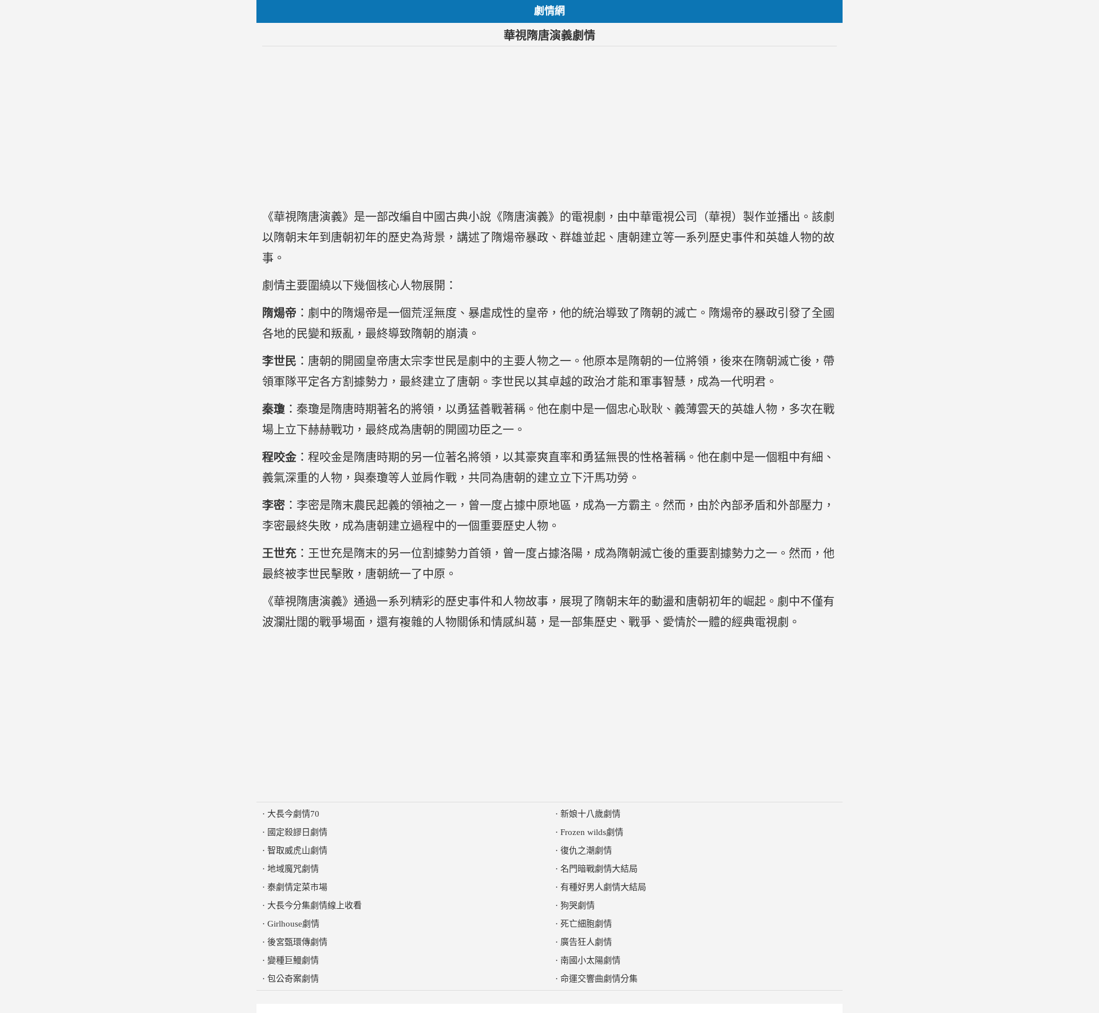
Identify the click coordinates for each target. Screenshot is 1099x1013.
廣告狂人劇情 (586, 942)
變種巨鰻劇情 (293, 960)
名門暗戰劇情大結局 (599, 868)
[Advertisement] (549, 126)
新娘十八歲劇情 (590, 813)
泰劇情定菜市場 (297, 887)
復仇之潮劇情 (586, 850)
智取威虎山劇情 (297, 850)
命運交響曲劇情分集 (599, 978)
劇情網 (549, 11)
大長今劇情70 (293, 813)
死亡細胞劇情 (586, 923)
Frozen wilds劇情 (591, 832)
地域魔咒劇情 (293, 868)
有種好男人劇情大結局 (603, 887)
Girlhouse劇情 (293, 923)
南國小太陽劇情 (590, 960)
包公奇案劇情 (293, 978)
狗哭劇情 (577, 905)
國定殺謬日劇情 (297, 832)
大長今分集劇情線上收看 (314, 905)
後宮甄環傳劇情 (297, 942)
